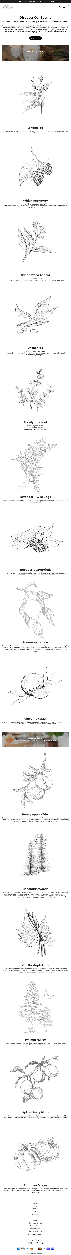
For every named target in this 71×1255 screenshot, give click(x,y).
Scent (35, 1211)
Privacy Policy (35, 1226)
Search (35, 1220)
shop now (35, 38)
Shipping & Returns (35, 1223)
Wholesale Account (35, 1234)
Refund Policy (35, 1229)
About (35, 1209)
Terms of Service (35, 1231)
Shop (35, 1206)
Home (35, 1203)
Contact (35, 1214)
